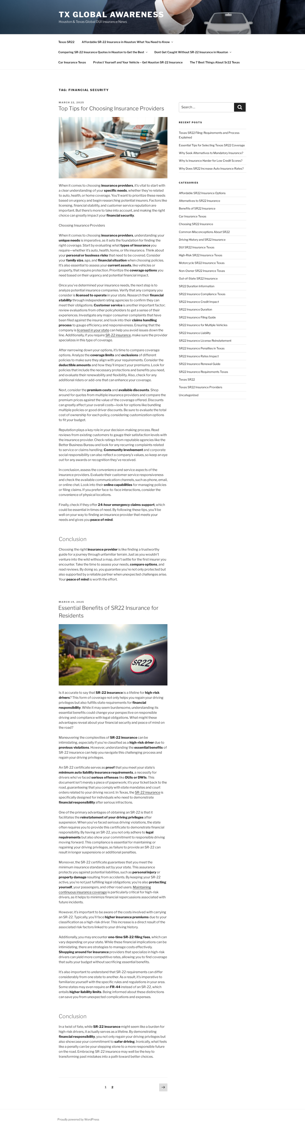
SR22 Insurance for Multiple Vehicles (203, 325)
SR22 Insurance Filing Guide (197, 317)
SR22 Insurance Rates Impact (199, 356)
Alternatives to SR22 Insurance (199, 200)
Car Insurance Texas (72, 62)
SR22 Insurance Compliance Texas (202, 294)
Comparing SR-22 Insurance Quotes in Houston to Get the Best (101, 52)
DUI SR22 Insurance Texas (196, 247)
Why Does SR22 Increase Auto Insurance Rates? (211, 168)
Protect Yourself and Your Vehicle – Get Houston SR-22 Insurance (138, 62)
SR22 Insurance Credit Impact (199, 301)
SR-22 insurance (118, 335)
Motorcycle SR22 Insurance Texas (201, 263)
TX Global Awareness (111, 14)
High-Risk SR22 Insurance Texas (200, 255)
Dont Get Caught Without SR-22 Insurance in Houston (191, 52)
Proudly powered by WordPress (78, 1119)
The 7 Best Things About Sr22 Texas (215, 62)
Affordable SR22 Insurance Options (202, 193)
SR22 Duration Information (196, 286)
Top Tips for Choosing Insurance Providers (111, 108)
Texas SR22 (66, 42)
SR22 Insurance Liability (195, 333)
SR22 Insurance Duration (195, 309)
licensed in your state (93, 330)
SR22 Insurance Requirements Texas (203, 371)
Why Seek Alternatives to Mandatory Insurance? (211, 153)
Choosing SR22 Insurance (196, 224)
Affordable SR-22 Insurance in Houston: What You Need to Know (126, 42)
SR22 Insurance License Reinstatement (205, 340)
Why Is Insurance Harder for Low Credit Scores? (210, 160)
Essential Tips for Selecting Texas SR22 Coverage (212, 145)
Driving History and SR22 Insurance (202, 239)
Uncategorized (188, 395)
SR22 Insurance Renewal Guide (199, 364)
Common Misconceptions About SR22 (204, 232)
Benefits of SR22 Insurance (197, 208)
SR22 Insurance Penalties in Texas (201, 348)
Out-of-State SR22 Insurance (198, 278)
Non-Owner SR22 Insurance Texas (202, 270)
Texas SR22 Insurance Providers (200, 387)
